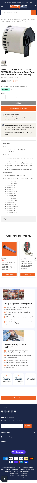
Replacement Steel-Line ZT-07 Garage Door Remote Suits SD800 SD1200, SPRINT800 (26, 265)
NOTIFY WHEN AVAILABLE (18, 109)
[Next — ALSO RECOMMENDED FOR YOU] (35, 259)
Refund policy (8, 471)
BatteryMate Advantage (8, 467)
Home (3, 18)
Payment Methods (25, 471)
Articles (16, 471)
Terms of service (5, 469)
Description (6, 143)
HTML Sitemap (23, 473)
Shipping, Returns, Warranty (11, 219)
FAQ (22, 469)
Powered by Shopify (18, 477)
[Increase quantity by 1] (16, 97)
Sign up (27, 426)
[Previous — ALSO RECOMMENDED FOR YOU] (1, 259)
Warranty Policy (30, 469)
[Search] (33, 12)
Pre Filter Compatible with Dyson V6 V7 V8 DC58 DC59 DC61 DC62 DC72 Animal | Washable (8, 266)
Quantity (3, 93)
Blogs (18, 467)
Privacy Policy (15, 469)
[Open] (4, 479)
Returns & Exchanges (27, 467)
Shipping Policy (14, 473)
